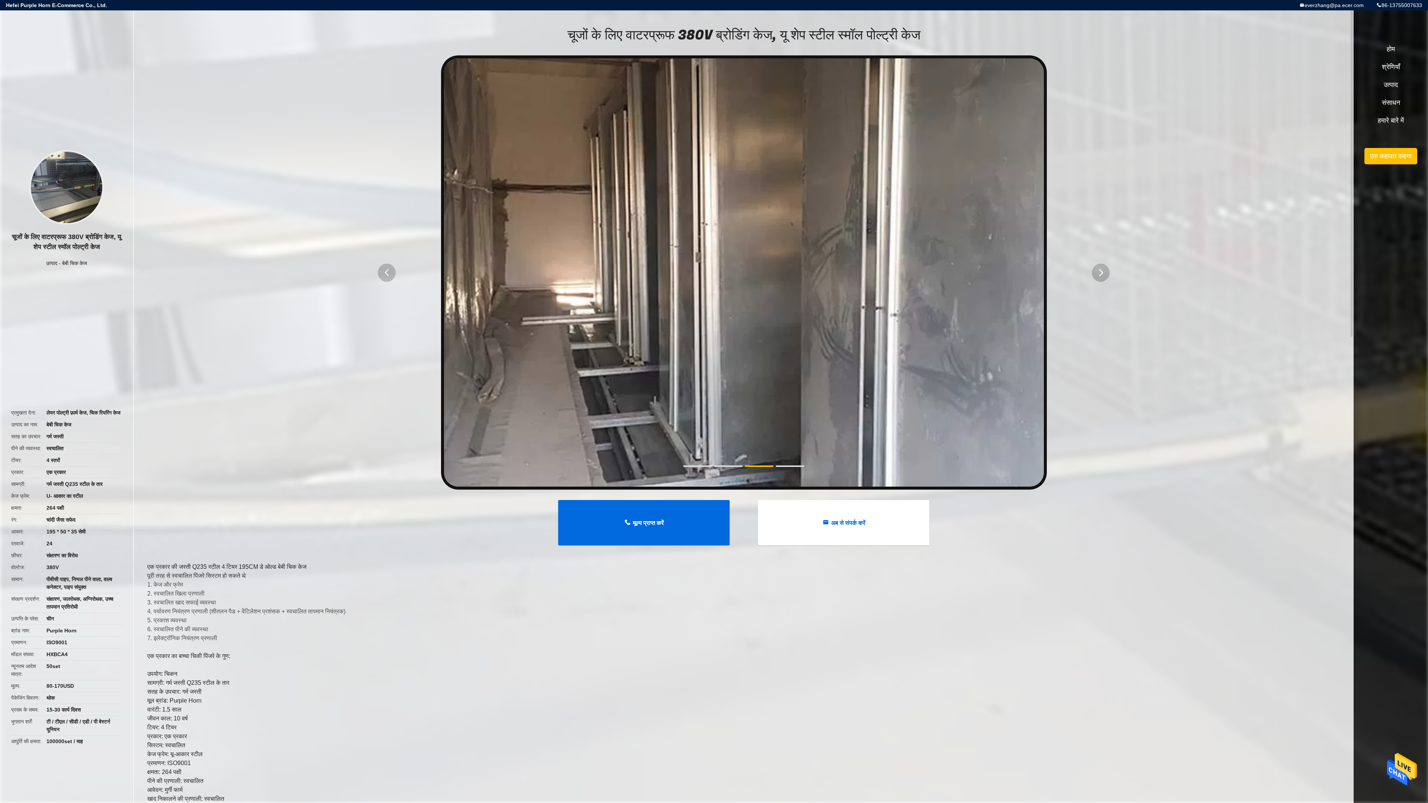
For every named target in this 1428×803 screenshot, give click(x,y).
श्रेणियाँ (1391, 67)
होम (1391, 49)
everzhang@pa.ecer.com (1334, 5)
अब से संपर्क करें (848, 523)
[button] (387, 273)
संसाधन (1391, 102)
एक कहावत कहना (1391, 156)
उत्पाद (51, 263)
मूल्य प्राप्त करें (648, 523)
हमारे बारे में (1391, 120)
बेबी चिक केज (74, 263)
